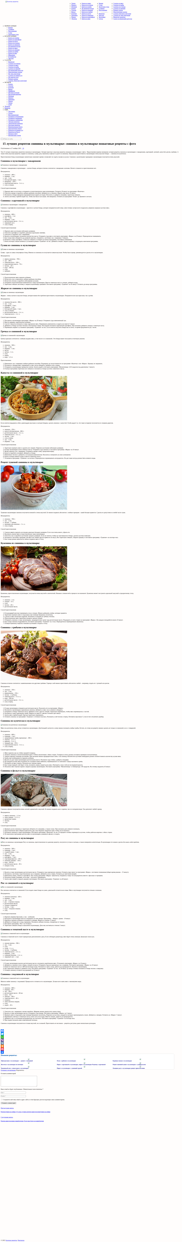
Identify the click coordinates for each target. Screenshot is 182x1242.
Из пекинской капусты (15, 70)
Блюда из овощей (87, 10)
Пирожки (74, 15)
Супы (100, 5)
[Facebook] (91, 1030)
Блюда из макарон (87, 15)
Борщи (101, 3)
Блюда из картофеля (88, 17)
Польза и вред (12, 134)
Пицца (73, 17)
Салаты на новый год (15, 75)
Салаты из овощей (119, 8)
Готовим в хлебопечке (15, 120)
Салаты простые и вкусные (122, 13)
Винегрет (11, 62)
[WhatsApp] (91, 1036)
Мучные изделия (13, 92)
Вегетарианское (13, 115)
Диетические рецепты (15, 123)
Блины (73, 8)
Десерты (74, 19)
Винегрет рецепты (119, 17)
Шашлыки (11, 55)
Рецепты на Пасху (14, 132)
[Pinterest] (91, 1049)
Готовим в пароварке (15, 118)
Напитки (102, 13)
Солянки (101, 8)
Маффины (11, 91)
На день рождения (14, 74)
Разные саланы (13, 79)
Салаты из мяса (118, 3)
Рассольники (103, 10)
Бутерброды (12, 57)
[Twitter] (91, 1033)
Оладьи (73, 10)
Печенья (74, 7)
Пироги (73, 5)
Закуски (101, 15)
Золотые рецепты (11, 1240)
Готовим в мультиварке (15, 116)
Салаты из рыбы (118, 5)
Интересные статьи (14, 135)
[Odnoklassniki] (91, 1046)
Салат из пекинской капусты (122, 19)
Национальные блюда (15, 127)
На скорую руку (13, 77)
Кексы (73, 12)
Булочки (74, 13)
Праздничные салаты (120, 12)
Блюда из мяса (86, 3)
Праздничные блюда (15, 128)
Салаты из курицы (119, 7)
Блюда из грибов (87, 12)
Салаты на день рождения (121, 15)
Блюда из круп (86, 13)
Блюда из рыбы (87, 7)
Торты (73, 3)
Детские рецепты (14, 122)
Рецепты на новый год (15, 130)
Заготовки (102, 17)
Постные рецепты (14, 125)
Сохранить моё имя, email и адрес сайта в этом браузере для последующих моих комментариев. (34, 1099)
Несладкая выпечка (14, 94)
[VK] (91, 1043)
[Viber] (91, 1040)
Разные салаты (118, 10)
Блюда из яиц (86, 19)
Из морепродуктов (88, 8)
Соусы (101, 19)
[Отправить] (91, 1052)
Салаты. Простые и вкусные (17, 80)
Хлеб (10, 104)
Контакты (21, 1240)
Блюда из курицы (87, 5)
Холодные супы (104, 7)
